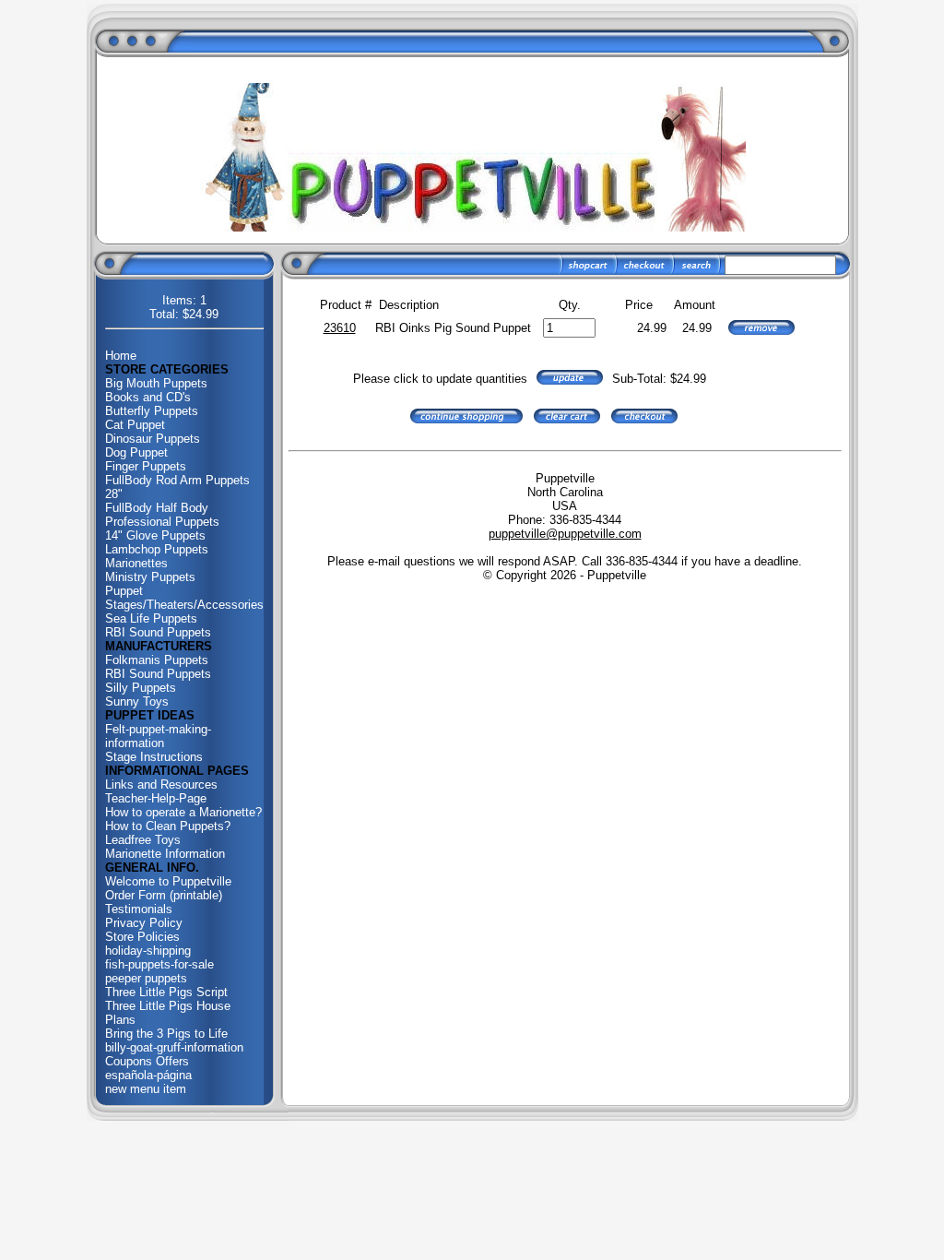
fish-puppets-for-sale (159, 964)
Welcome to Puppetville (168, 881)
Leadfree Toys (143, 840)
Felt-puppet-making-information (158, 736)
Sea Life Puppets (151, 618)
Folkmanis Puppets (156, 660)
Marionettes (136, 563)
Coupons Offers (147, 1061)
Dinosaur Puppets (152, 439)
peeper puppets (146, 978)
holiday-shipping (148, 950)
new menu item (145, 1089)
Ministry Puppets (150, 577)
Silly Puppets (140, 688)
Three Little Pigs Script (166, 992)
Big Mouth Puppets (156, 383)
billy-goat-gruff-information (174, 1047)
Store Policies (142, 937)
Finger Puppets (145, 466)
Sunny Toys (137, 701)
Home (120, 356)
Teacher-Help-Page (155, 798)
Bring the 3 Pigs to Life (166, 1033)
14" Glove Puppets (155, 535)
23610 (340, 328)
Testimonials (138, 909)
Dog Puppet (136, 452)
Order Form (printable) (163, 895)
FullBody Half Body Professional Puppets (162, 515)
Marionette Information (165, 854)
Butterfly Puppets (151, 411)
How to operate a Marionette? (183, 812)
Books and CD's (148, 397)
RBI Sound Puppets (158, 632)
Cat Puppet (135, 425)
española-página (148, 1075)
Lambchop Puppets (156, 549)
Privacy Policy (144, 923)
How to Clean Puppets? (167, 826)
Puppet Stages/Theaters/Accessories (184, 598)
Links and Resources (161, 784)
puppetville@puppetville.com (565, 534)
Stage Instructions (154, 757)
